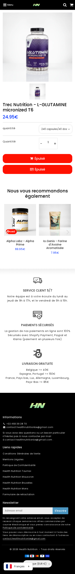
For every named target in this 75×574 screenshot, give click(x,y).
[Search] (65, 5)
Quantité (9, 141)
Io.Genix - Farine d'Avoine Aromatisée (55, 244)
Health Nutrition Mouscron (18, 476)
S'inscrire (60, 511)
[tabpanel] (37, 91)
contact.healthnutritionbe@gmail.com (29, 427)
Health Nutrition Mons (15, 488)
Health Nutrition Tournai (17, 471)
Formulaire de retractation (19, 494)
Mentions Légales (13, 459)
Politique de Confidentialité (19, 465)
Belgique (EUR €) (36, 563)
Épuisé (40, 169)
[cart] (71, 5)
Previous (7, 232)
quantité (9, 128)
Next (68, 232)
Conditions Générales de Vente (21, 453)
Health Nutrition (28, 549)
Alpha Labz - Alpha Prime (20, 243)
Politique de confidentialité (18, 527)
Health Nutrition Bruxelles (18, 482)
